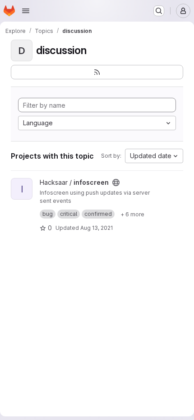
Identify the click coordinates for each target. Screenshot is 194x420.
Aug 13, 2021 (96, 227)
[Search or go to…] (158, 10)
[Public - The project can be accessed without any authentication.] (116, 182)
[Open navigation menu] (25, 11)
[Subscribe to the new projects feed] (97, 72)
